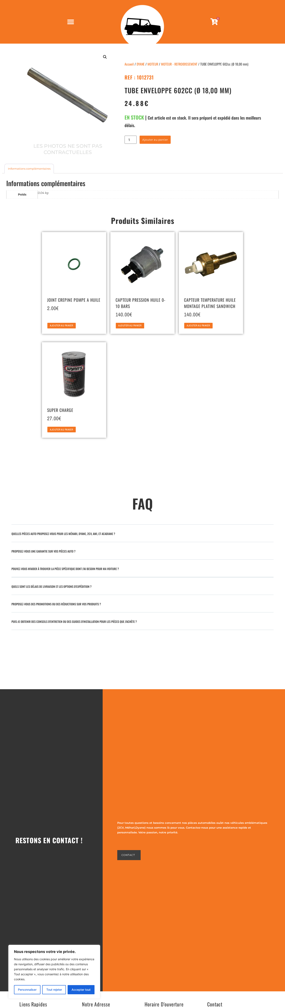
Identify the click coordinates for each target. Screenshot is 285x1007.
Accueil (129, 64)
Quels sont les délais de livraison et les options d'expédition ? (51, 586)
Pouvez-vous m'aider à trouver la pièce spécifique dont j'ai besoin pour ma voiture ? (65, 569)
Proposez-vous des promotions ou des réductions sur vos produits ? (56, 604)
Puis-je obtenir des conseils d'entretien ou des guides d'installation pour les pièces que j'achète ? (74, 621)
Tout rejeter (54, 989)
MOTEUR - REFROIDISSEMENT (179, 64)
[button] (105, 57)
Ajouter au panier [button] (61, 325)
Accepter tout (81, 989)
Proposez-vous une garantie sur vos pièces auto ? (43, 551)
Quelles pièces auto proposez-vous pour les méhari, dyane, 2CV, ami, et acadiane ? (63, 533)
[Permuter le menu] (70, 21)
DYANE (141, 64)
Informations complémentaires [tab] (29, 168)
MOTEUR (153, 64)
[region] (54, 972)
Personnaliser (27, 989)
